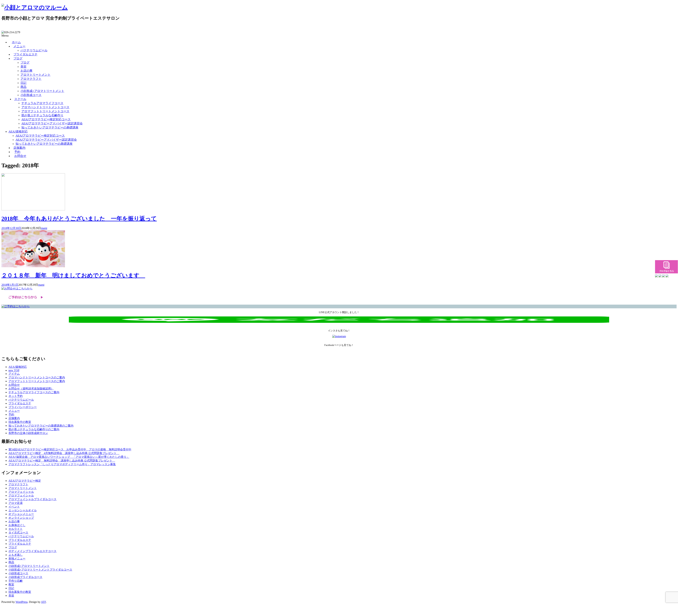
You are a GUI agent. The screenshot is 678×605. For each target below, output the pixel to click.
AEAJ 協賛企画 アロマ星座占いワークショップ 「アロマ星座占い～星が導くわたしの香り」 (68, 456)
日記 (23, 83)
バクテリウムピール (33, 50)
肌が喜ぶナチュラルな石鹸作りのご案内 (33, 429)
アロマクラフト (30, 78)
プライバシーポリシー (22, 407)
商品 (23, 87)
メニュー (19, 46)
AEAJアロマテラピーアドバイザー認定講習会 (52, 123)
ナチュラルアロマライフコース (42, 103)
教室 (11, 584)
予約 (17, 152)
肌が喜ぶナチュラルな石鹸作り (42, 115)
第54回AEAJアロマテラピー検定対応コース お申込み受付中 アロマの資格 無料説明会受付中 (69, 449)
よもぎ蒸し (15, 554)
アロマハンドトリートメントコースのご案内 (36, 377)
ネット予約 (15, 395)
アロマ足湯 (15, 502)
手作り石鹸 (15, 580)
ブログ (17, 58)
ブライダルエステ (25, 54)
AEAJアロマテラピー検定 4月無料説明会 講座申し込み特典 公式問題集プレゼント (63, 453)
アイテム (14, 373)
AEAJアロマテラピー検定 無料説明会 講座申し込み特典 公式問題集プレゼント (61, 460)
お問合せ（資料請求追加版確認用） (31, 388)
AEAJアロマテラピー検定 (24, 480)
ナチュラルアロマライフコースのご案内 (33, 392)
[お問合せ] (16, 288)
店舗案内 (19, 147)
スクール (20, 99)
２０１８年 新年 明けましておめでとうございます (73, 275)
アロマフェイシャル (21, 491)
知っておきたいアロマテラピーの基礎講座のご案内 (40, 425)
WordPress (22, 601)
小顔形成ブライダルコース (25, 577)
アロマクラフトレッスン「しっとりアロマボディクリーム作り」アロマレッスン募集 (62, 464)
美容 (23, 66)
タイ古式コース (18, 532)
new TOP (13, 370)
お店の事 (26, 70)
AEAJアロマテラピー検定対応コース (46, 119)
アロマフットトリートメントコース (45, 111)
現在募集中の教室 (19, 421)
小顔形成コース (30, 95)
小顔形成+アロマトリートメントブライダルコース (40, 569)
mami (44, 228)
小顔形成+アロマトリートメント (42, 91)
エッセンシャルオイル (22, 510)
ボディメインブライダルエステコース (32, 551)
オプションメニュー (21, 514)
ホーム (16, 42)
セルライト (15, 528)
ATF (43, 601)
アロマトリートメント (35, 74)
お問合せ (20, 156)
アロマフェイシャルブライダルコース (32, 499)
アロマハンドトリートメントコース (45, 107)
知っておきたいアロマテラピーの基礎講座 (49, 127)
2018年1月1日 (9, 284)
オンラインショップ (21, 517)
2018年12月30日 (11, 228)
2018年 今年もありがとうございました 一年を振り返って (79, 218)
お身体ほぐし (16, 525)
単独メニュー (16, 558)
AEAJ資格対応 (18, 131)
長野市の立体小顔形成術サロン (28, 433)
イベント (14, 506)
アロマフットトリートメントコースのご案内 (36, 381)
